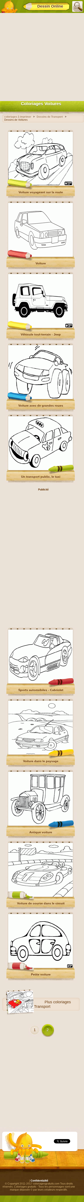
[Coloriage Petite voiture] (40, 967)
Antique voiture (40, 832)
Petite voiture (41, 974)
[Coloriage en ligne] (9, 6)
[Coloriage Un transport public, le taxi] (40, 469)
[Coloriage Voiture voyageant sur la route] (40, 184)
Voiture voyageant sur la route (41, 192)
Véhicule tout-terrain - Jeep (41, 334)
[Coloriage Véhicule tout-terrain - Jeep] (40, 327)
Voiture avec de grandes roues (40, 405)
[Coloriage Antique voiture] (40, 824)
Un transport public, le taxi (40, 476)
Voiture (41, 263)
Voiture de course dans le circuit (41, 903)
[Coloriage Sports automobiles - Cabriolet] (40, 682)
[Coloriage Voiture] (40, 256)
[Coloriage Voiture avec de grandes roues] (40, 398)
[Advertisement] (42, 56)
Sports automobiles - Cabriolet (40, 690)
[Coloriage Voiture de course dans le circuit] (40, 896)
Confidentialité (39, 1180)
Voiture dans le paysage (40, 761)
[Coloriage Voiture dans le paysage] (40, 753)
